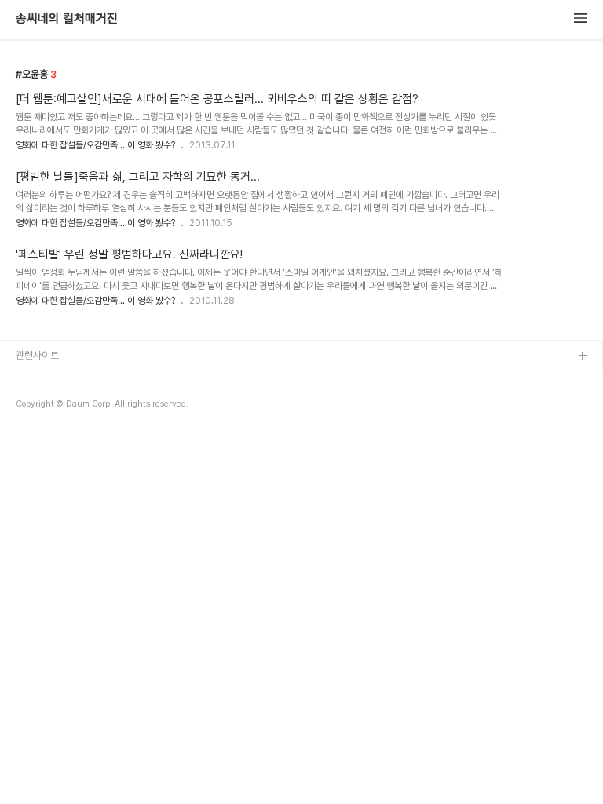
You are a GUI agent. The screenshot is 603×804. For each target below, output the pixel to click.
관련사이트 (37, 355)
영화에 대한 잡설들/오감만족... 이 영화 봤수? (95, 145)
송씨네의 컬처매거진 (67, 19)
